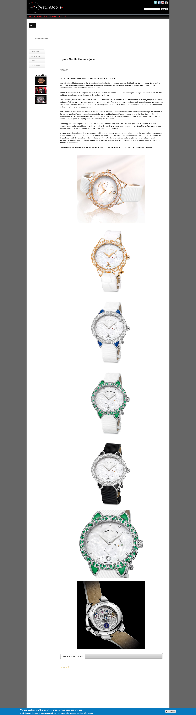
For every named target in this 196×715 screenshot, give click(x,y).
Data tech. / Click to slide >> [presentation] (72, 656)
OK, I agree (170, 711)
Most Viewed (35, 52)
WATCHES (42, 16)
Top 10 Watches (36, 56)
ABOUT (62, 16)
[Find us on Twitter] (155, 4)
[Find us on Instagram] (166, 4)
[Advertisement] (112, 36)
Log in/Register (35, 65)
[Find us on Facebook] (159, 4)
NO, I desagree (90, 713)
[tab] (73, 656)
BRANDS (53, 16)
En (31, 25)
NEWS (32, 16)
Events (32, 61)
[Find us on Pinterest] (163, 4)
